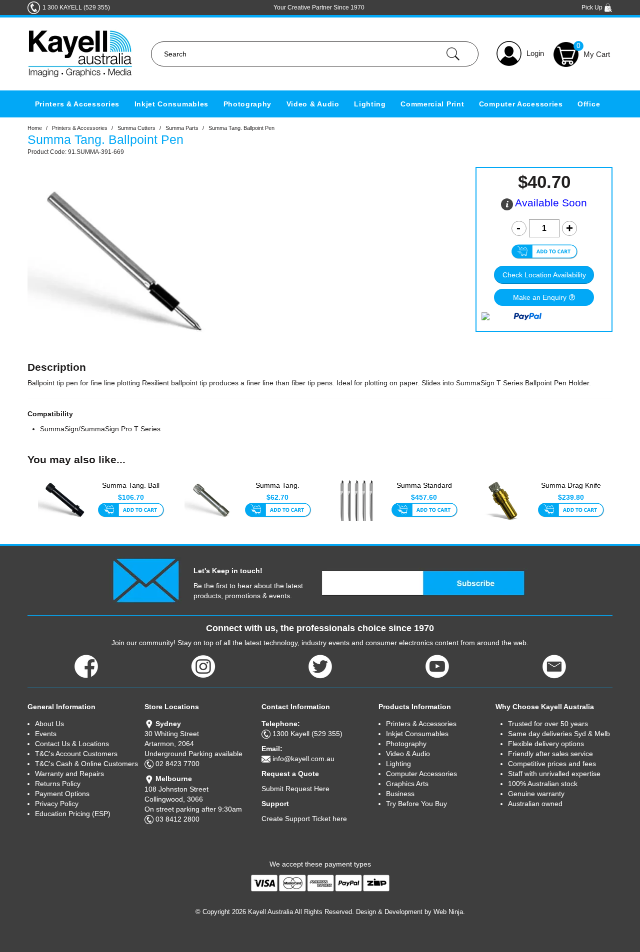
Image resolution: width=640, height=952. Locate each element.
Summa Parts (182, 128)
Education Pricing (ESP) (72, 814)
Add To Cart (130, 510)
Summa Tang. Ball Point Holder (131, 490)
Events (45, 734)
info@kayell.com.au (303, 759)
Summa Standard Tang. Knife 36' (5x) (424, 490)
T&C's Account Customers (76, 754)
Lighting (370, 104)
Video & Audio (313, 104)
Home (35, 128)
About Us (49, 724)
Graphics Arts (407, 784)
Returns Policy (57, 784)
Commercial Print (432, 104)
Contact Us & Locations (72, 744)
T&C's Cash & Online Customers (86, 764)
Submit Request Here (296, 789)
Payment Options (62, 794)
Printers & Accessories (77, 104)
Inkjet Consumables (171, 104)
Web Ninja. (449, 912)
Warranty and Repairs (69, 774)
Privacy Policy (56, 804)
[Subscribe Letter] (146, 580)
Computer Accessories (521, 104)
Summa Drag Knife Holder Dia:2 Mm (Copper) (571, 490)
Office (589, 104)
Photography (248, 104)
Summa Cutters (137, 128)
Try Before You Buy (416, 804)
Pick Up (593, 7)
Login (535, 53)
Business (400, 794)
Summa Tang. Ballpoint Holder (277, 490)
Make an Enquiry (539, 297)
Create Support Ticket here (304, 819)
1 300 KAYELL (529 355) (76, 7)
